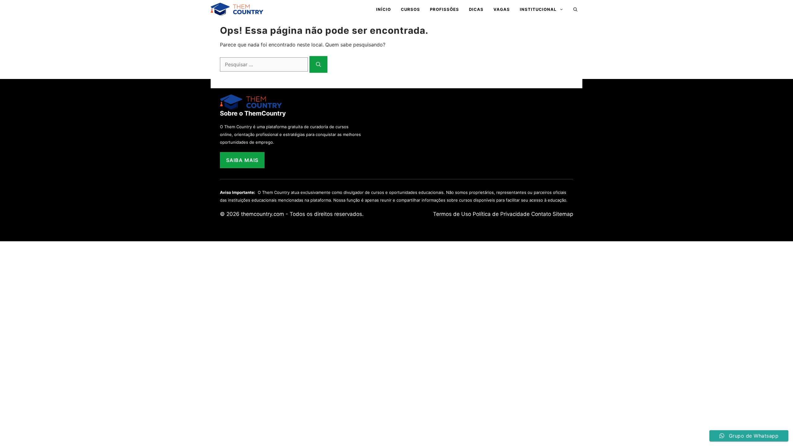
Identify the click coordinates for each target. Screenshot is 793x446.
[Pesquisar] (318, 64)
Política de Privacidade (501, 214)
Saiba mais (242, 160)
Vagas (501, 9)
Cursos (410, 9)
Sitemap (563, 214)
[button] (575, 9)
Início (383, 9)
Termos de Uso (452, 214)
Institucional (538, 9)
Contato (541, 214)
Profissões (444, 9)
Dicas (476, 9)
